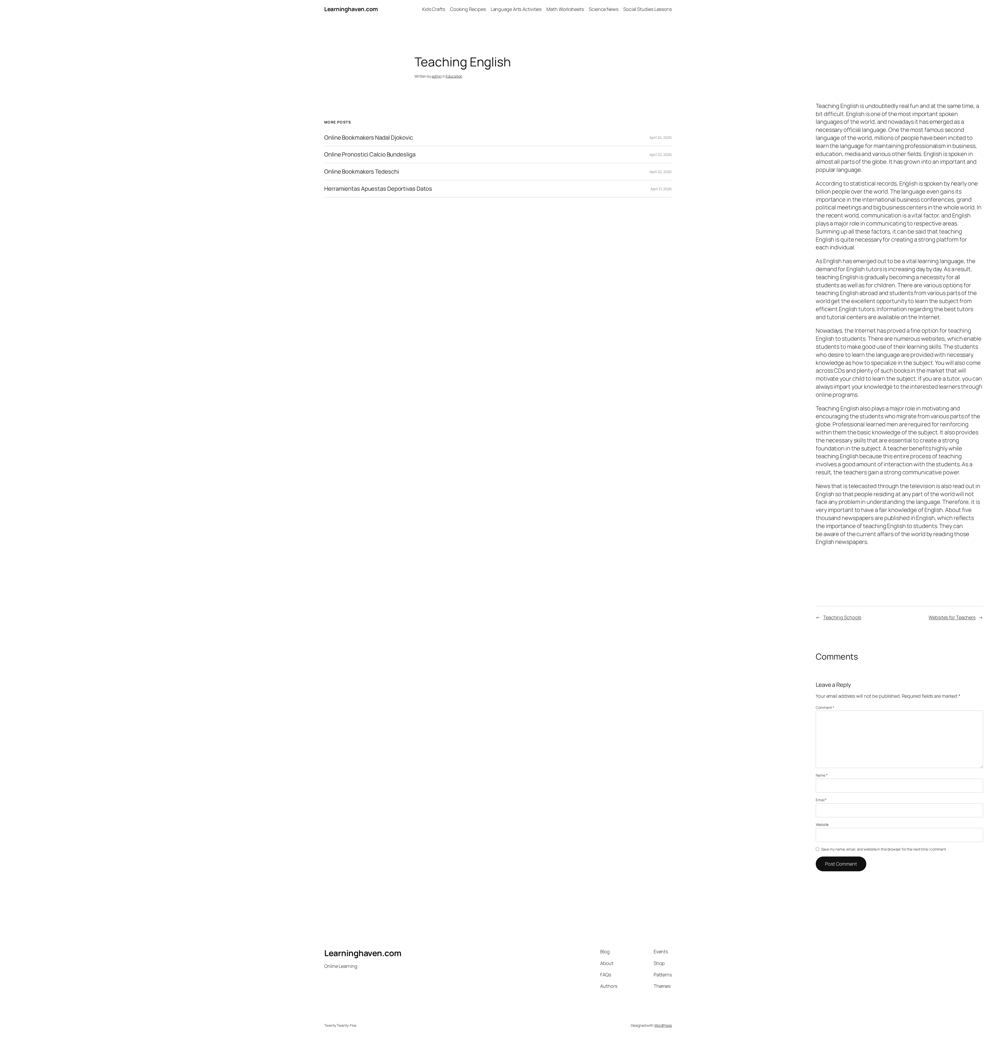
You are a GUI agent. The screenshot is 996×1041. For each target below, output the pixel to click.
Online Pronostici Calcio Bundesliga (370, 154)
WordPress (663, 1025)
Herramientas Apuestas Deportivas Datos (378, 189)
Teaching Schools (842, 617)
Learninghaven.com (351, 9)
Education (454, 76)
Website (822, 824)
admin (437, 76)
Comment (825, 707)
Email (821, 799)
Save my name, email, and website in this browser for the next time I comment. (884, 849)
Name (821, 775)
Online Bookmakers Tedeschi (361, 171)
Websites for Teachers (952, 617)
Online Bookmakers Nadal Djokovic (368, 137)
